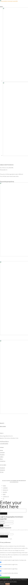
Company (2, 452)
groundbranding (14, 481)
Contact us (2, 461)
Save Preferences (5, 577)
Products (2, 454)
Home (1, 450)
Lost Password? (6, 525)
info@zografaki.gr (4, 441)
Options (3, 584)
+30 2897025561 (4, 443)
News (1, 459)
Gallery (1, 456)
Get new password (4, 536)
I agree (7, 584)
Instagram (2, 470)
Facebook (2, 467)
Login (2, 525)
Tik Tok (1, 472)
